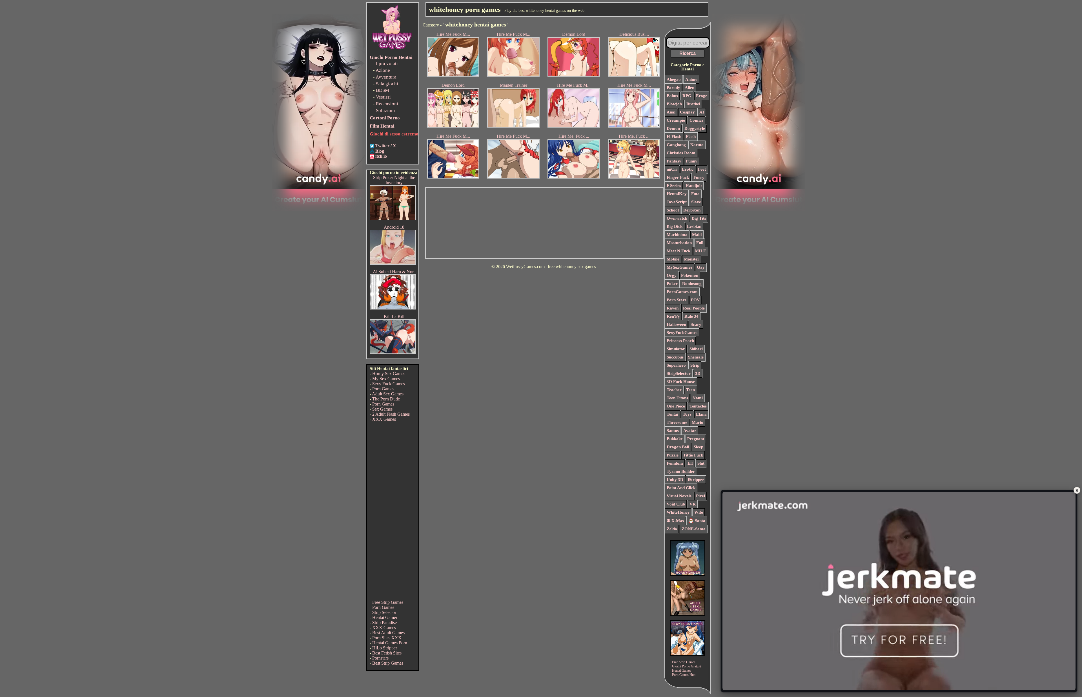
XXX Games (384, 419)
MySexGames (679, 267)
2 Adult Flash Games (391, 414)
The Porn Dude (386, 399)
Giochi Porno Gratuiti (686, 666)
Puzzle (673, 455)
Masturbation (679, 243)
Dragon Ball (678, 447)
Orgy (672, 275)
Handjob (694, 185)
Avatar (689, 430)
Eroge (701, 95)
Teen (690, 390)
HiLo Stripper (384, 647)
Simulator (676, 349)
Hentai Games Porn (389, 642)
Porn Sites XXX (387, 637)
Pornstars (380, 658)
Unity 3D (675, 479)
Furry (698, 177)
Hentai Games (681, 670)
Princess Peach (680, 341)
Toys (687, 414)
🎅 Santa (696, 520)
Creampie (676, 120)
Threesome (677, 422)
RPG (686, 95)
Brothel (693, 104)
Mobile (673, 259)
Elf (690, 463)
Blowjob (674, 104)
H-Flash (674, 136)
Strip (694, 365)
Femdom (675, 463)
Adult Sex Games (387, 393)
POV (695, 300)
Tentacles (698, 406)
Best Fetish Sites (387, 653)
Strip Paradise (384, 622)
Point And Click (681, 488)
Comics (696, 120)
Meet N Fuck (678, 251)
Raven (673, 308)
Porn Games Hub (683, 675)
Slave (696, 202)
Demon (673, 128)
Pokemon (689, 275)
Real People (694, 308)
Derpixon (691, 210)
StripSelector (679, 373)
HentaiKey (677, 193)
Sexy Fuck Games (388, 383)
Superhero (676, 365)
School (673, 210)
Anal (671, 112)
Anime (691, 79)
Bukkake (675, 439)
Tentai (672, 414)
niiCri (672, 169)
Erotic (687, 169)
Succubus (675, 357)
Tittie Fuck (693, 455)
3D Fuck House (681, 381)
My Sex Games (386, 378)
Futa (695, 193)
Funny (691, 161)
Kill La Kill (394, 316)
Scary (696, 324)
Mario (697, 422)
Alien (689, 87)
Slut (700, 463)
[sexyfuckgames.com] (687, 654)
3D (697, 373)
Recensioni (387, 103)
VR (692, 504)
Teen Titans (677, 398)
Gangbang (676, 144)
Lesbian (694, 226)
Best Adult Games (388, 632)
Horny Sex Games (388, 373)
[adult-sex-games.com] (687, 614)
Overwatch (677, 218)
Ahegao (674, 79)
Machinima (677, 234)
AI (701, 112)
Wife (698, 512)
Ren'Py (673, 316)
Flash (691, 136)
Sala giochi (387, 83)
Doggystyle (694, 128)
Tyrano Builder (681, 471)
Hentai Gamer (384, 617)
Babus (672, 95)
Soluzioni (385, 110)
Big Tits (699, 218)
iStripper (696, 479)
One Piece (676, 406)
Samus (673, 430)
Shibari (696, 349)
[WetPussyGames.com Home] (392, 50)
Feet (702, 169)
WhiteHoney (678, 512)
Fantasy (674, 161)
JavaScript (677, 202)
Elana (701, 414)
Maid (697, 234)
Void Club (676, 504)
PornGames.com (682, 292)
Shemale (696, 357)
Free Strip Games (387, 602)
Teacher (674, 390)
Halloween (676, 324)
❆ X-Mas (675, 520)
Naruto (697, 144)
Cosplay (687, 112)
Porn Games (383, 388)
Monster (691, 259)
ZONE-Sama (694, 529)
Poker (672, 283)
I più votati (387, 63)
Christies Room (681, 153)
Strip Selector (384, 612)
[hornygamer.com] (687, 574)
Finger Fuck (678, 177)
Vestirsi (383, 97)
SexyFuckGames (682, 332)
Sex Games (382, 409)
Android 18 (394, 227)
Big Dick (674, 226)
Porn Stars (676, 300)
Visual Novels (679, 496)
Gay (701, 267)
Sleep (698, 447)
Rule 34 (691, 316)
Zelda (672, 529)
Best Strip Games (387, 663)
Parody (673, 87)
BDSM (382, 90)
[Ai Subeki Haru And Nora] (393, 308)
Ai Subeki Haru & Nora (394, 271)
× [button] (1077, 490)
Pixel (700, 496)
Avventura (386, 77)
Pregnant (695, 439)
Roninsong (692, 283)
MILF (700, 251)
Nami (698, 398)
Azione (383, 70)
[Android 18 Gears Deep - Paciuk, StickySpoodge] (393, 263)
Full (699, 243)
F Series (674, 185)
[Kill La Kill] (393, 352)
